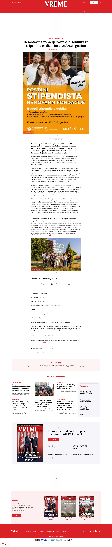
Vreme (52, 536)
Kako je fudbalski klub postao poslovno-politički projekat (68, 432)
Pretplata (94, 2)
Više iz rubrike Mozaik (56, 376)
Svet (45, 10)
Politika (26, 10)
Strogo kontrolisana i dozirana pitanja (82, 447)
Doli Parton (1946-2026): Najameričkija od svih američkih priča (66, 387)
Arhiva (79, 10)
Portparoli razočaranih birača (84, 409)
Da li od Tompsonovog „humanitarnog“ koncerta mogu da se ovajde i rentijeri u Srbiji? (20, 405)
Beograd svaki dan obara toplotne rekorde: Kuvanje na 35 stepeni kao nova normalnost (21, 387)
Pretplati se (53, 439)
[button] (44, 508)
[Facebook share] (50, 139)
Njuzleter (86, 10)
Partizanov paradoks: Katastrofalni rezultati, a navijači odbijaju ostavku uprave (44, 403)
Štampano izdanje (72, 10)
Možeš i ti (38, 348)
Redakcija (28, 531)
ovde (50, 235)
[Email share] (56, 139)
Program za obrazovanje (47, 348)
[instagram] (93, 531)
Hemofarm (56, 348)
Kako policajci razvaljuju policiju (57, 447)
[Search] (12, 2)
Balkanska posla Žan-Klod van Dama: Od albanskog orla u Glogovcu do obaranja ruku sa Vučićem (65, 405)
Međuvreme (42, 366)
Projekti (64, 531)
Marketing (41, 531)
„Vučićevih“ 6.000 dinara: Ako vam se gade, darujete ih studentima (86, 393)
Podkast (92, 10)
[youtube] (90, 531)
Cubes (62, 536)
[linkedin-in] (100, 531)
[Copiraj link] (59, 139)
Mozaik (56, 10)
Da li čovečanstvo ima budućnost (83, 454)
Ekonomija (33, 10)
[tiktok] (96, 531)
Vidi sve (81, 414)
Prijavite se (85, 2)
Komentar (62, 10)
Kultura (50, 10)
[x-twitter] (87, 531)
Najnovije (20, 10)
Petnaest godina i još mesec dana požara (86, 401)
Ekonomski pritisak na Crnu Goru (57, 454)
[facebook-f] (84, 531)
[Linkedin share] (62, 139)
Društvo (40, 10)
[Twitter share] (53, 139)
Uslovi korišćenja (50, 531)
